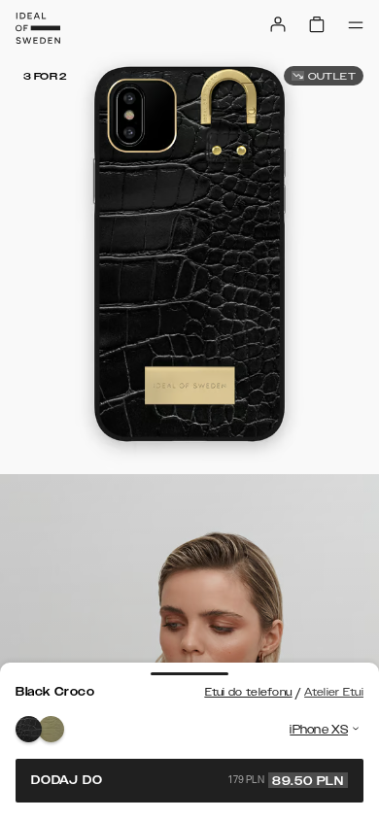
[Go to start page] (38, 28)
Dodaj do (187, 780)
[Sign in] (277, 24)
